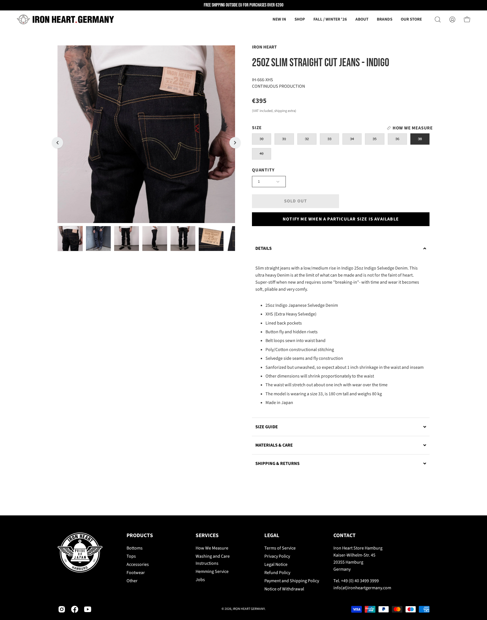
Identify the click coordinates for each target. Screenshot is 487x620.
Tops (131, 556)
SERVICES (207, 535)
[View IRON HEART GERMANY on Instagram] (61, 609)
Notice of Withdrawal (284, 589)
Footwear (136, 573)
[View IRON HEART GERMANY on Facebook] (74, 609)
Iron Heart (264, 47)
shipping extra (284, 110)
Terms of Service (280, 548)
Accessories (138, 564)
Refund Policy (277, 573)
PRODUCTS (140, 535)
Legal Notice (275, 564)
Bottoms (135, 548)
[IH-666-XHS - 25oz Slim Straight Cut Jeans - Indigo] (70, 238)
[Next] (235, 142)
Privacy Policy (277, 556)
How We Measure (212, 548)
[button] (362, 19)
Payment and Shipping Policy (291, 581)
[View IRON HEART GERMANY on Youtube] (87, 609)
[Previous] (57, 142)
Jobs (200, 580)
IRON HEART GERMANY (249, 608)
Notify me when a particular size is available (341, 219)
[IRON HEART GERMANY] (66, 19)
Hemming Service (212, 571)
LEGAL (271, 535)
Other (132, 581)
